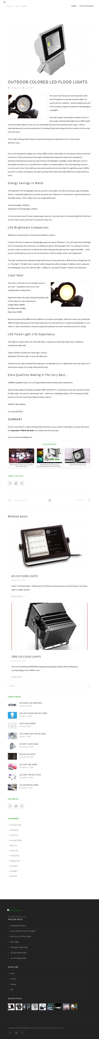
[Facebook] (10, 483)
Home (73, 6)
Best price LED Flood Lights (20, 936)
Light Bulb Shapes (27, 723)
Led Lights (29, 88)
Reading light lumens (18, 925)
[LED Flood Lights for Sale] (34, 1007)
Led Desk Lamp (15, 825)
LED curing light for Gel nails (32, 734)
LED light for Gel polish (30, 775)
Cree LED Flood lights (26, 656)
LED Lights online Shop (19, 947)
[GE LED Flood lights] (49, 545)
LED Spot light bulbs (28, 744)
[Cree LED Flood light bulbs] (58, 1007)
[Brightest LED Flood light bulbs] (66, 1007)
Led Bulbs (13, 871)
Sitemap (13, 984)
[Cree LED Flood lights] (49, 626)
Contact (13, 979)
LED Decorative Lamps (28, 785)
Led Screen (14, 835)
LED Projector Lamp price (30, 703)
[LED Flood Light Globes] (74, 1007)
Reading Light (15, 861)
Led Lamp (13, 876)
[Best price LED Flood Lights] (27, 1007)
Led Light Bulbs (16, 840)
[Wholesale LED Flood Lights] (42, 1007)
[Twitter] (16, 483)
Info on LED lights (27, 754)
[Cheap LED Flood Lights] (50, 1007)
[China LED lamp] (15, 4)
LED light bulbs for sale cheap (33, 713)
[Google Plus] (22, 483)
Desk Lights (14, 942)
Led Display (14, 830)
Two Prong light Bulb (18, 958)
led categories (86, 6)
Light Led (13, 845)
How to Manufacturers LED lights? (23, 931)
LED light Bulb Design (18, 953)
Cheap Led (14, 850)
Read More (16, 596)
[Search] (88, 685)
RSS (11, 989)
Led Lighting (14, 855)
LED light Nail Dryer (28, 764)
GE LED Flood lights (24, 576)
